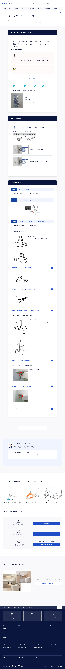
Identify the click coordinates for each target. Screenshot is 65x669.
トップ (4, 607)
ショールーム (27, 3)
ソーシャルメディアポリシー (53, 666)
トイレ (19, 607)
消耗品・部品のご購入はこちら (46, 544)
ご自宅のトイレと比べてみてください (48, 583)
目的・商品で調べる (30, 8)
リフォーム (21, 3)
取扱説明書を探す (47, 8)
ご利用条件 (37, 666)
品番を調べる (39, 8)
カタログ (16, 3)
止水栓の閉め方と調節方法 (32, 78)
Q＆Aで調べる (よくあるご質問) (5, 658)
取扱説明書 (5, 637)
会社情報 (47, 3)
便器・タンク (24, 607)
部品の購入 (55, 8)
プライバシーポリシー (44, 666)
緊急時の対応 (16, 8)
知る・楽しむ (41, 3)
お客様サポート (34, 3)
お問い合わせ (46, 523)
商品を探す (10, 3)
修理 (15, 607)
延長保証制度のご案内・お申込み (24, 653)
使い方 (23, 8)
